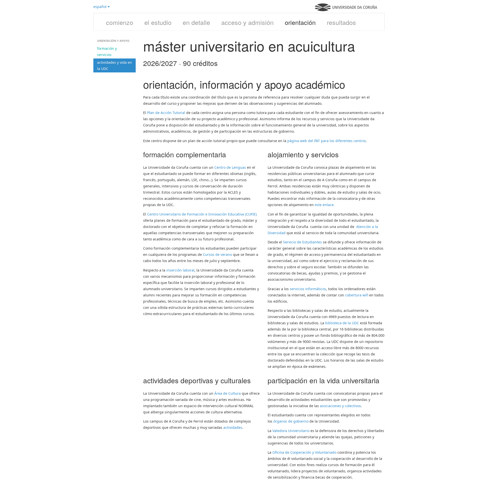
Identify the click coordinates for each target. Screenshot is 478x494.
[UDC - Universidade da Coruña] (346, 9)
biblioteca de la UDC (342, 323)
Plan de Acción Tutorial (166, 112)
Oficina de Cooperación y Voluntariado (304, 452)
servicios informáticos (308, 288)
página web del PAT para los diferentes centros (326, 140)
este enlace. (325, 204)
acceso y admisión (247, 22)
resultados (341, 22)
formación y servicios (107, 51)
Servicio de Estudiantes (302, 242)
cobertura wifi (356, 295)
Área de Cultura (227, 393)
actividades (232, 427)
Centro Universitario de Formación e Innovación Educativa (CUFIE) (202, 214)
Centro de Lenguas (230, 167)
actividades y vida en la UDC (114, 65)
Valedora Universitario (290, 430)
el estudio (158, 22)
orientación (300, 22)
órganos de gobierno (290, 421)
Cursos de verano (217, 254)
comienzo (119, 22)
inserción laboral (180, 270)
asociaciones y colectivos (340, 405)
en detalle (196, 22)
